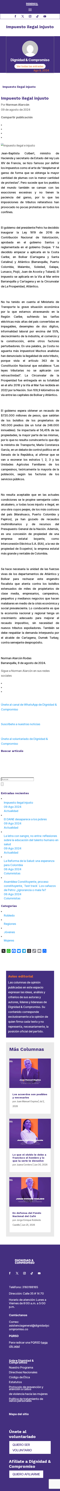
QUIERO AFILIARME (26, 1474)
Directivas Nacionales (23, 1372)
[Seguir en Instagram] (30, 16)
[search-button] (2, 784)
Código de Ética (19, 1377)
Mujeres (9, 940)
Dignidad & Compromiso (30, 60)
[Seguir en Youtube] (44, 16)
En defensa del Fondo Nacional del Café (26, 1214)
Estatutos (15, 1382)
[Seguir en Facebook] (15, 16)
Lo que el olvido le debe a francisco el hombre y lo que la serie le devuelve (29, 1157)
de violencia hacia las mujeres (28, 1394)
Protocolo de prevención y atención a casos (26, 1388)
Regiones (10, 923)
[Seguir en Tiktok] (37, 16)
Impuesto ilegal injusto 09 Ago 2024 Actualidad (18, 807)
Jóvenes (9, 932)
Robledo (9, 915)
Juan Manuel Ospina (27, 1101)
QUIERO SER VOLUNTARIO (22, 1447)
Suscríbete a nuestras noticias (20, 724)
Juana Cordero (24, 1164)
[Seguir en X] (22, 16)
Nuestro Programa (21, 1367)
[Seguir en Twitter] (17, 1273)
